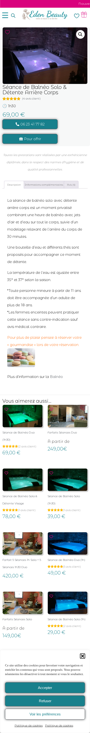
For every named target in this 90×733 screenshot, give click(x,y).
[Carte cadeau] (84, 14)
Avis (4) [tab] (71, 184)
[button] (82, 656)
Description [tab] (14, 184)
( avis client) (31, 98)
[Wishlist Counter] (76, 15)
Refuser (45, 701)
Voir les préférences (45, 714)
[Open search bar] (13, 15)
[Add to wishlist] (7, 32)
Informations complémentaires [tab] (44, 184)
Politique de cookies (29, 725)
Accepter (45, 688)
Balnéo (56, 376)
